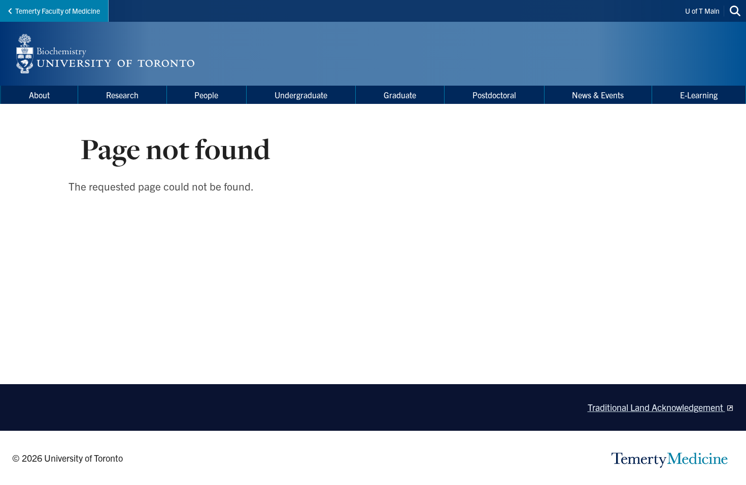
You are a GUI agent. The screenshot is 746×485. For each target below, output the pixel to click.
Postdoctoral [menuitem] (494, 95)
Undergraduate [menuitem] (301, 95)
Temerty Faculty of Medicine (57, 10)
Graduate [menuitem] (400, 95)
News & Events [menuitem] (598, 95)
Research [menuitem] (122, 95)
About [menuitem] (39, 95)
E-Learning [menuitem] (699, 95)
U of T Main (702, 10)
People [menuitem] (206, 95)
